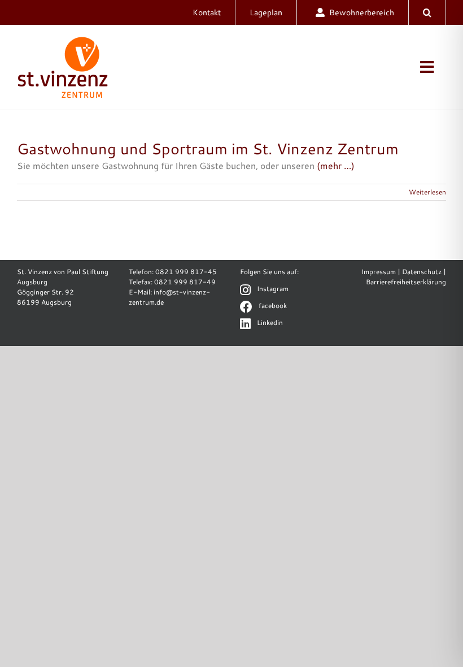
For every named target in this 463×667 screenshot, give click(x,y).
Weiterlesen (427, 192)
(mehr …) (336, 165)
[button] (427, 12)
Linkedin (270, 322)
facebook (273, 305)
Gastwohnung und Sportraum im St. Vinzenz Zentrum (208, 148)
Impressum (378, 271)
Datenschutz (422, 271)
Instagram (273, 288)
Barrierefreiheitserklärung (406, 282)
